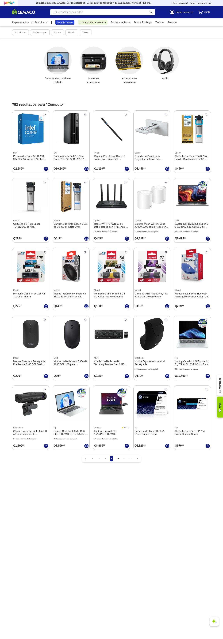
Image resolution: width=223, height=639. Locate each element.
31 (130, 458)
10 (118, 458)
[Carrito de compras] (203, 12)
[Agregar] (46, 169)
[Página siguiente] (137, 458)
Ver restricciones (71, 2)
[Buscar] (151, 12)
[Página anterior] (85, 458)
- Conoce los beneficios (191, 3)
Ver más (131, 2)
